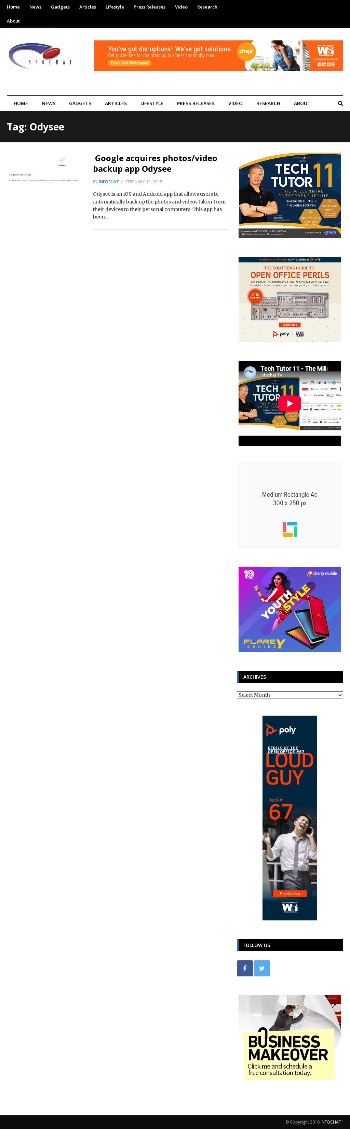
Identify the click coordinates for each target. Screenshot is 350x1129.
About (13, 21)
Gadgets (60, 7)
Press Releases (149, 7)
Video (181, 7)
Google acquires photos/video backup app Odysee (155, 163)
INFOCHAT (331, 1122)
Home (13, 7)
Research (207, 7)
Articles (87, 7)
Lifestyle (115, 7)
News (35, 7)
